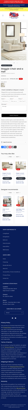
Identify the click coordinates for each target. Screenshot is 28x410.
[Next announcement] (25, 9)
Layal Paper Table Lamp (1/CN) (20, 210)
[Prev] (10, 63)
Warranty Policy (21, 388)
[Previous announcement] (2, 9)
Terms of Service (9, 347)
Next (17, 156)
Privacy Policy (6, 275)
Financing (5, 262)
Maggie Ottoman (7, 173)
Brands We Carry (7, 265)
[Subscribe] (21, 312)
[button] (2, 15)
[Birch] (3, 85)
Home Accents (6, 243)
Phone (21, 98)
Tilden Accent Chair (6, 210)
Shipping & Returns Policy (17, 366)
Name (3, 98)
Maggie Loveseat (20, 173)
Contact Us (5, 278)
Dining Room (6, 236)
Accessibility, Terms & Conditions (11, 271)
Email (12, 98)
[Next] (17, 63)
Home (4, 258)
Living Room (6, 233)
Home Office (6, 246)
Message (4, 104)
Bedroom (5, 240)
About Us (5, 268)
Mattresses (6, 249)
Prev (10, 156)
